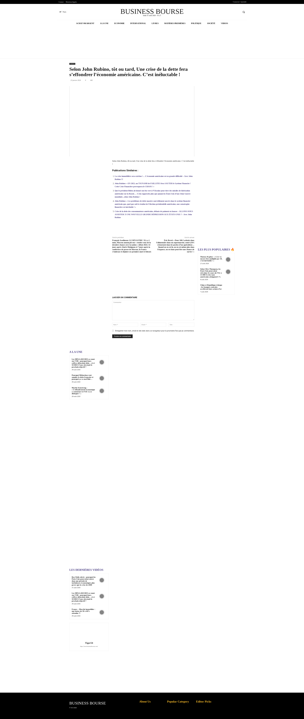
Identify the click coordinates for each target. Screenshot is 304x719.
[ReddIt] (178, 80)
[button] (244, 12)
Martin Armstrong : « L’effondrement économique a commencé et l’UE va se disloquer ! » (83, 391)
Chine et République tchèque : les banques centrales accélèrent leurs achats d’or (211, 287)
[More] (191, 228)
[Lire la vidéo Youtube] (131, 121)
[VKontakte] (90, 709)
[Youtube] (238, 12)
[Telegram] (188, 80)
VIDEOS (72, 63)
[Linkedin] (172, 80)
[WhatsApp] (167, 80)
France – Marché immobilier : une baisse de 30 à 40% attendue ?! (83, 611)
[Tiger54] (89, 632)
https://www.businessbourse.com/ (89, 646)
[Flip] (194, 80)
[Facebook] (229, 12)
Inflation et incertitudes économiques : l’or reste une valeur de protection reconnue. (144, 715)
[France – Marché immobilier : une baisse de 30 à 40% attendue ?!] (101, 612)
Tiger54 (89, 643)
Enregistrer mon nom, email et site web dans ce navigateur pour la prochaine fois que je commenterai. (154, 331)
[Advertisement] (87, 272)
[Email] (183, 80)
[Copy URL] (180, 228)
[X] (234, 12)
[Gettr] (185, 228)
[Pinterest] (161, 80)
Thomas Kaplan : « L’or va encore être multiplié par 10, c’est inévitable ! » (211, 259)
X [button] (301, 714)
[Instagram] (82, 709)
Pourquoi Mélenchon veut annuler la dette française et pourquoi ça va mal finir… (82, 377)
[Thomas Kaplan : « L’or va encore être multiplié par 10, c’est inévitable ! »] (228, 259)
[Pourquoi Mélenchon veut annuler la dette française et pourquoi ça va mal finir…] (101, 378)
